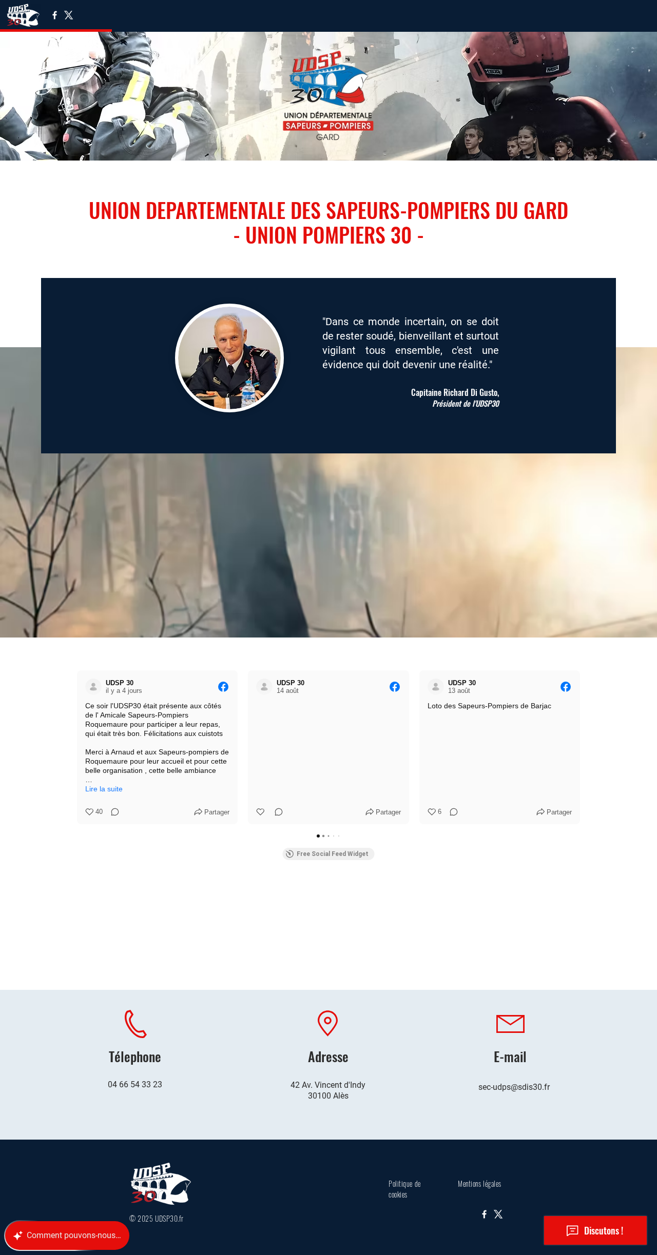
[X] (68, 15)
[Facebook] (54, 15)
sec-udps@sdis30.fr (514, 1087)
